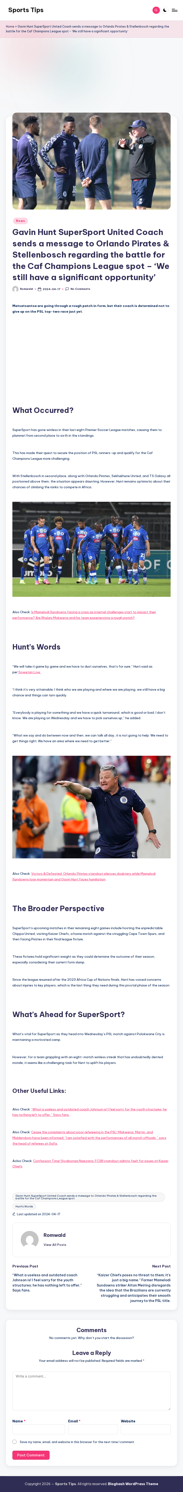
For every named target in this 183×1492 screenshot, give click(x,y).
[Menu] (174, 10)
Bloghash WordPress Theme (133, 1484)
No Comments (80, 289)
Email (74, 1421)
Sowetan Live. (29, 672)
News (20, 221)
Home (10, 26)
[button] (55, 1245)
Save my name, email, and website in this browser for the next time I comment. (77, 1442)
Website (128, 1421)
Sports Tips (26, 10)
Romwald (55, 1235)
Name (18, 1421)
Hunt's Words (24, 1206)
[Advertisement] (91, 81)
